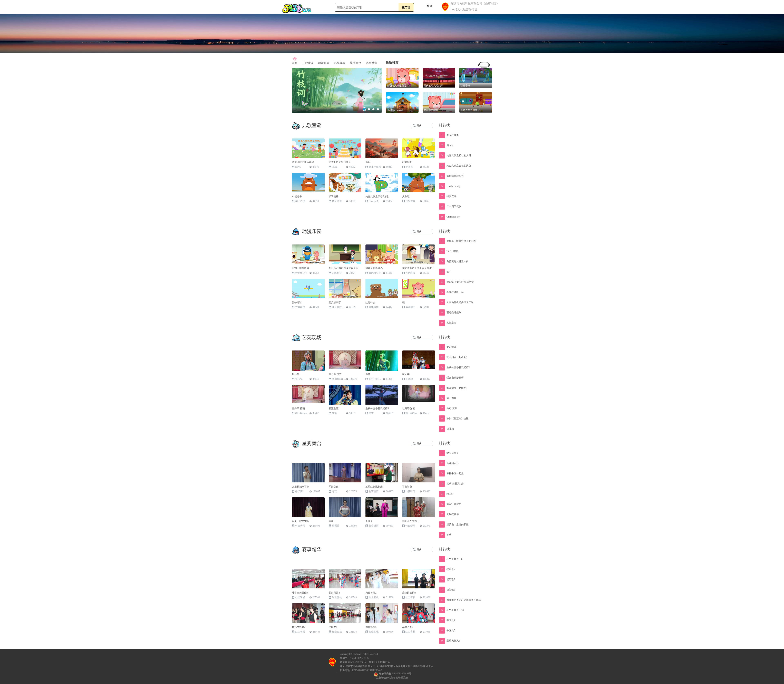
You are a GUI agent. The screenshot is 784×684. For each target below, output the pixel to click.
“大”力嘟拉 (449, 251)
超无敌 (447, 145)
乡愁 (446, 534)
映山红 (447, 493)
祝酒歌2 (448, 589)
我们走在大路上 (410, 521)
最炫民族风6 (409, 592)
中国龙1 (333, 627)
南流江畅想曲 (451, 504)
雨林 (367, 374)
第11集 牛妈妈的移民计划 (457, 281)
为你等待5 (370, 627)
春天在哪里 (450, 135)
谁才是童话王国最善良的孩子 (418, 268)
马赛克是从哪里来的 (455, 261)
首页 (295, 63)
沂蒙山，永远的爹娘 (455, 524)
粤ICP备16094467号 (379, 662)
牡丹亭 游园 (408, 408)
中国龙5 (448, 630)
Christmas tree (450, 216)
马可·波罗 (449, 408)
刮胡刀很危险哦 (300, 268)
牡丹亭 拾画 (298, 408)
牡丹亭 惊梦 (335, 374)
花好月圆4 (334, 592)
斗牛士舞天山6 (451, 559)
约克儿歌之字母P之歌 (377, 196)
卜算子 (369, 521)
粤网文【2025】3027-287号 (354, 658)
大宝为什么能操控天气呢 (457, 302)
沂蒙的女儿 (450, 463)
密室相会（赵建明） (455, 357)
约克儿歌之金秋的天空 (456, 165)
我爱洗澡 (448, 196)
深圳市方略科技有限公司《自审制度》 (475, 3)
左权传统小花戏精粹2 (455, 367)
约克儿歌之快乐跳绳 (303, 162)
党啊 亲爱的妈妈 (452, 483)
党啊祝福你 (450, 514)
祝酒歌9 (448, 579)
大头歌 (406, 196)
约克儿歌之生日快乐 (340, 162)
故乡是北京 (450, 453)
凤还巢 (295, 374)
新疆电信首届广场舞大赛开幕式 (461, 599)
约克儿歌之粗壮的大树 (456, 155)
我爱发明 (407, 162)
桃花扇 (447, 428)
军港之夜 (334, 486)
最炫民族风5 (450, 640)
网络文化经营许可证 (464, 9)
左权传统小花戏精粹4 (377, 408)
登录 (429, 6)
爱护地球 (297, 302)
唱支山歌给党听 (452, 377)
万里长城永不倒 (300, 486)
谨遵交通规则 (451, 312)
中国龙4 (448, 620)
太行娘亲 (448, 347)
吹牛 (446, 271)
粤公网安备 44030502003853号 (395, 673)
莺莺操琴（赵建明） (455, 387)
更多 (419, 125)
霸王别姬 (334, 408)
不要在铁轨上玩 (452, 292)
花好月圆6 (407, 627)
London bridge (451, 186)
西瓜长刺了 (335, 302)
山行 (367, 162)
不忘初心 (407, 486)
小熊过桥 (297, 196)
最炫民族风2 (298, 627)
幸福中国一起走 (452, 473)
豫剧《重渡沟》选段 (455, 418)
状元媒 (406, 374)
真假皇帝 (448, 322)
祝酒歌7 (448, 569)
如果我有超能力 (452, 175)
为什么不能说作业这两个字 (343, 268)
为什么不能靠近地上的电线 (458, 241)
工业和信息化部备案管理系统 (392, 677)
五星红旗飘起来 (374, 486)
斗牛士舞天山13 (452, 610)
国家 (331, 521)
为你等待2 (370, 592)
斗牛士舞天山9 (300, 592)
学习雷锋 (334, 196)
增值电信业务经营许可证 (353, 662)
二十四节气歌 (451, 206)
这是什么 (370, 302)
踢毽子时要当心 (374, 268)
